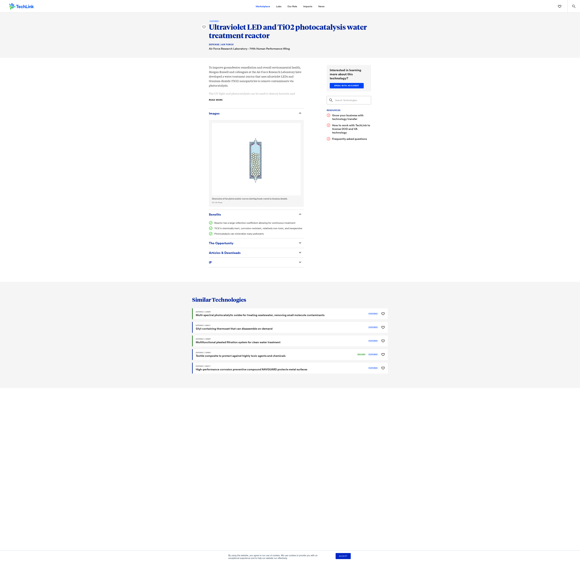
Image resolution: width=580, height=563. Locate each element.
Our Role (292, 6)
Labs (278, 6)
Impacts (307, 6)
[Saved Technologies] (559, 6)
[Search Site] (573, 6)
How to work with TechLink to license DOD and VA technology (351, 128)
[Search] (331, 100)
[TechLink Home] (21, 5)
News (321, 6)
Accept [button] (343, 556)
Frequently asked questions (349, 139)
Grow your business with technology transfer (348, 117)
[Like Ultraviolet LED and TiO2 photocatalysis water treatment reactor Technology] (204, 27)
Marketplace (263, 6)
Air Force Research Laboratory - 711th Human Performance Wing (249, 48)
